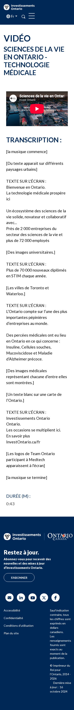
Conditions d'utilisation (19, 625)
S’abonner (19, 577)
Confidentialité (13, 618)
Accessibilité (12, 610)
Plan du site (11, 633)
